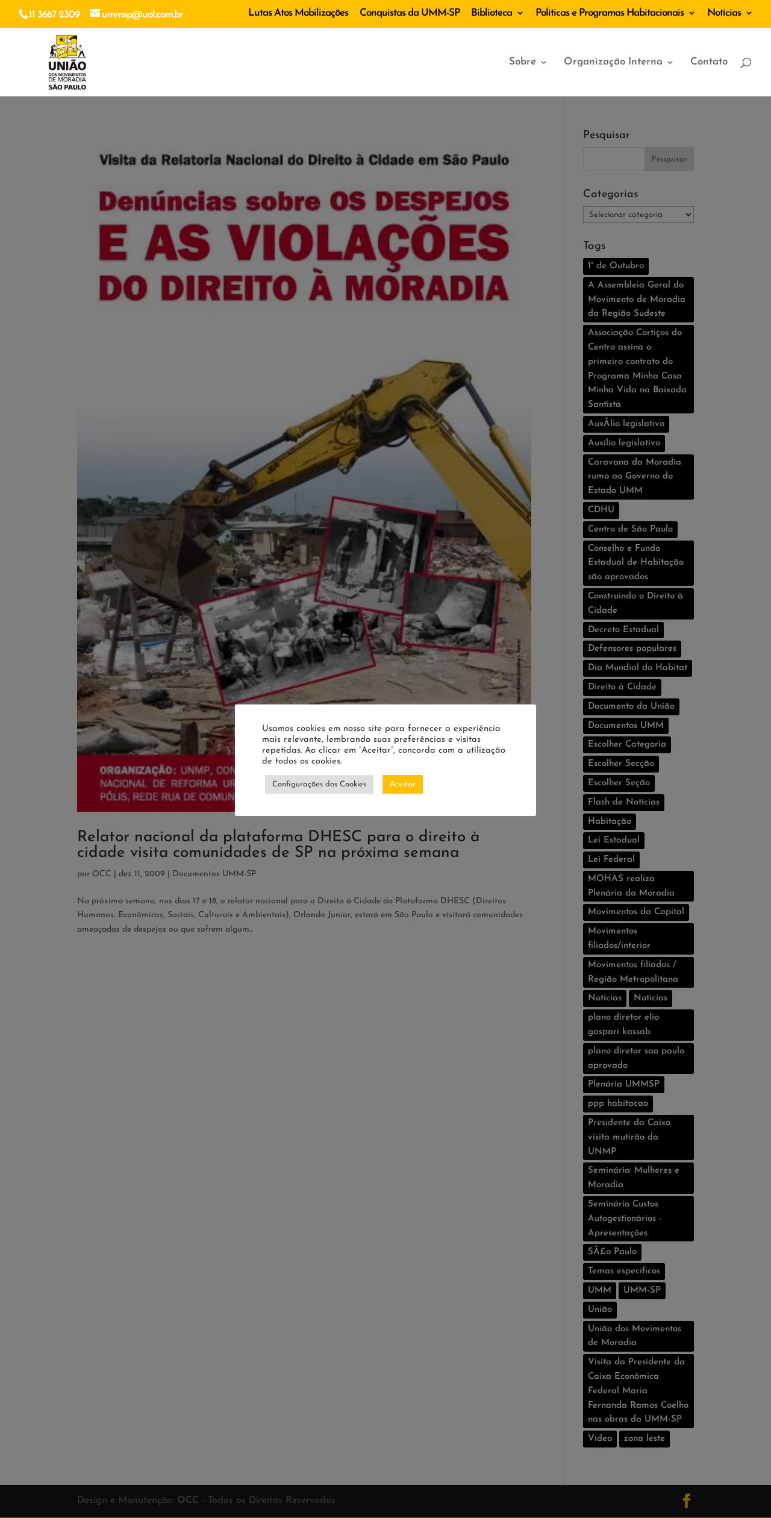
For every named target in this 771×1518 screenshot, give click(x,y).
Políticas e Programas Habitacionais (609, 13)
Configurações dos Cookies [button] (319, 784)
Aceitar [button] (403, 784)
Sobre (522, 62)
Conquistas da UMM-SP (410, 13)
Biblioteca (491, 13)
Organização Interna (613, 62)
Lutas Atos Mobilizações (298, 13)
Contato (709, 62)
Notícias (724, 13)
